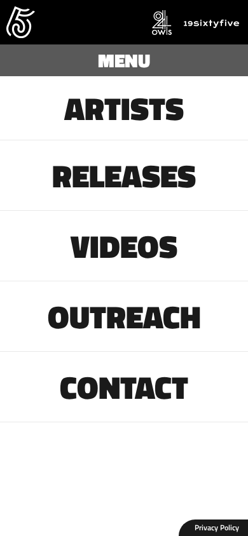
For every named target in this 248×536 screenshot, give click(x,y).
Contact (124, 387)
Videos (124, 246)
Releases (124, 175)
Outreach (124, 316)
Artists (124, 108)
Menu (124, 60)
